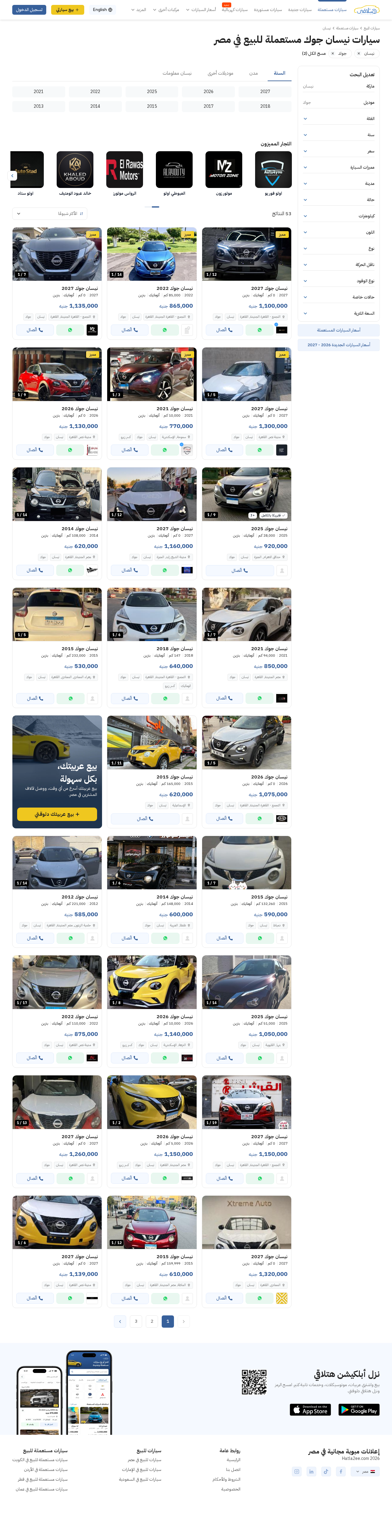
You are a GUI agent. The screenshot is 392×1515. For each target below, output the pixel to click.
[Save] (209, 235)
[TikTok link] (326, 1471)
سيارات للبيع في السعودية (140, 1479)
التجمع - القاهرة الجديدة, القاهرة (165, 316)
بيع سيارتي (65, 9)
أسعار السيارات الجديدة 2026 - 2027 (338, 345)
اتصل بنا (233, 1469)
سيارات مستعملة (332, 10)
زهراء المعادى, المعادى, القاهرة (71, 677)
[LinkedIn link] (311, 1471)
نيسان (230, 316)
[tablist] (152, 73)
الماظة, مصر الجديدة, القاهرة (168, 1285)
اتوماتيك (186, 685)
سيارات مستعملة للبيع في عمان (42, 1489)
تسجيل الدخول (29, 9)
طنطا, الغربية (178, 925)
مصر (365, 1471)
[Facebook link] (341, 1471)
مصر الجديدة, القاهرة (78, 557)
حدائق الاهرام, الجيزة (267, 557)
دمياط (277, 925)
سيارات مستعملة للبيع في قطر (43, 1479)
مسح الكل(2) (314, 53)
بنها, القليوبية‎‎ (273, 1045)
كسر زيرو (126, 437)
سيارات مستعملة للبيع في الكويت (40, 1460)
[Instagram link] (297, 1471)
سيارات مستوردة (268, 10)
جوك (218, 316)
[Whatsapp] (259, 330)
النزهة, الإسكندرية (175, 1045)
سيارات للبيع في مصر (144, 1460)
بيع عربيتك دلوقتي (54, 814)
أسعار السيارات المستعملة (338, 330)
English (100, 9)
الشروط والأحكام (226, 1479)
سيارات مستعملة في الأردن (46, 1469)
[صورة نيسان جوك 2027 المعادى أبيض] (246, 1222)
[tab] (280, 73)
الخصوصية (230, 1489)
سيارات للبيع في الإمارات (141, 1469)
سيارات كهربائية (235, 10)
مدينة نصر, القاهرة (80, 1045)
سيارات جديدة (300, 10)
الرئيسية (233, 1460)
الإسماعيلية (179, 805)
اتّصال (221, 330)
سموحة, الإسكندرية (174, 437)
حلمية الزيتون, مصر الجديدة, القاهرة (69, 925)
